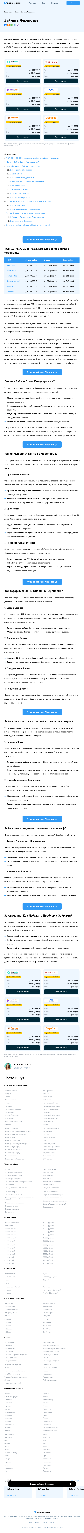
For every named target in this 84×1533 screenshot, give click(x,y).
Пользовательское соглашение (31, 1527)
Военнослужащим (11, 1309)
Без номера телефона (12, 1178)
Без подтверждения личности (15, 1188)
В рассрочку (9, 1118)
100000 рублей (10, 1238)
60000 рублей (48, 1229)
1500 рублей (48, 1260)
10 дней (46, 1280)
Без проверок (48, 1172)
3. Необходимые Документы (22, 177)
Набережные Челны (50, 1427)
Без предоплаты (10, 1361)
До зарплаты (48, 1090)
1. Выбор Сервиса (17, 185)
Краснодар (47, 1409)
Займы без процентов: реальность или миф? (26, 213)
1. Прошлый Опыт (18, 205)
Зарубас (10, 291)
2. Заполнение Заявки (19, 189)
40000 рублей (48, 1235)
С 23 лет (46, 1320)
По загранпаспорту (11, 1209)
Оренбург (7, 1443)
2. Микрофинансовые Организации (25, 209)
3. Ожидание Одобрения (21, 193)
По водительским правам (14, 1203)
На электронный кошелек (14, 1159)
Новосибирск (9, 1437)
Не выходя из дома (50, 1355)
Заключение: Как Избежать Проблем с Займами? (28, 225)
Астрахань (8, 1400)
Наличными (47, 1131)
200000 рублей (10, 1232)
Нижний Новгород (50, 1430)
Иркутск (46, 1393)
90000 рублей (9, 1241)
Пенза (6, 1446)
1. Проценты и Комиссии (21, 170)
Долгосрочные (10, 1274)
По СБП (46, 1134)
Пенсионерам (48, 1313)
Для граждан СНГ (11, 1313)
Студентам (47, 1316)
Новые (45, 1371)
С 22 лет (7, 1332)
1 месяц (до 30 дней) (12, 1287)
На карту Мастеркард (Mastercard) (17, 1131)
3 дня (45, 1274)
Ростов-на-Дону (10, 1453)
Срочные (7, 1124)
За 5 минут (47, 1100)
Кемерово (47, 1403)
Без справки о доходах (52, 1181)
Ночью (45, 1358)
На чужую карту (10, 1156)
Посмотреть (11, 1495)
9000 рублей (9, 1257)
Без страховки (48, 1185)
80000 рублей (48, 1222)
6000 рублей (48, 1245)
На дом (7, 1368)
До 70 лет (47, 1323)
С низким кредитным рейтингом (55, 1201)
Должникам (47, 1306)
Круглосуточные (49, 1153)
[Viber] (18, 25)
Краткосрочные (10, 1277)
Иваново (7, 1427)
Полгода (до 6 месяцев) (52, 1290)
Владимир (8, 1415)
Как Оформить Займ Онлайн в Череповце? (25, 181)
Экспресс (46, 1124)
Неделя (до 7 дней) (50, 1277)
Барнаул (7, 1406)
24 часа (7, 1103)
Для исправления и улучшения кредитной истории (19, 1199)
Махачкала (47, 1424)
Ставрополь (8, 1468)
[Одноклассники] (8, 25)
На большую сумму (11, 1222)
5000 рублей (48, 1248)
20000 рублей (9, 1248)
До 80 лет (47, 1329)
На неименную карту (12, 1153)
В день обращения (11, 1115)
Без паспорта (9, 1185)
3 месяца (7, 1293)
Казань (45, 1397)
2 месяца (7, 1290)
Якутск (45, 1468)
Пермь (6, 1449)
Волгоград (8, 1418)
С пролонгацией (49, 1137)
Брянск (7, 1409)
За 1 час (46, 1094)
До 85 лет (47, 1332)
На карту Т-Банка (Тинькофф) (15, 1143)
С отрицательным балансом (14, 1371)
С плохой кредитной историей (54, 1204)
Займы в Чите (13, 1489)
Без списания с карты (51, 1345)
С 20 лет (7, 1326)
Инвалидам (47, 1309)
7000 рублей (9, 1263)
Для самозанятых (49, 1303)
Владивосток (9, 1412)
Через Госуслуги (49, 1143)
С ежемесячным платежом (53, 1198)
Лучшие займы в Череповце (42, 239)
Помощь (54, 3)
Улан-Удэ (46, 1449)
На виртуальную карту (51, 1106)
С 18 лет (7, 1320)
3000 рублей (48, 1254)
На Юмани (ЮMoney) (51, 1128)
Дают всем (8, 1303)
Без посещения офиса (12, 1109)
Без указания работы (51, 1188)
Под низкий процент (50, 1192)
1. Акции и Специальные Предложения (27, 217)
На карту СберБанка (12, 1140)
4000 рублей (48, 1251)
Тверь (45, 1434)
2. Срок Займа (16, 173)
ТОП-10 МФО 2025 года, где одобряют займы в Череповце (33, 158)
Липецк (45, 1418)
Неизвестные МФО (50, 1368)
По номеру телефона (51, 1361)
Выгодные (8, 1345)
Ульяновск (47, 1453)
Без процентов (48, 1342)
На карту (46, 1112)
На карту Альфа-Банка (51, 1115)
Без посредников (10, 1358)
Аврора (10, 286)
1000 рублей (48, 1263)
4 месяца (46, 1287)
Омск (6, 1440)
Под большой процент (13, 1365)
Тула (44, 1443)
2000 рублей (48, 1257)
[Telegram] (15, 25)
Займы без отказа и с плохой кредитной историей (28, 201)
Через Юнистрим (49, 1150)
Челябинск (47, 1465)
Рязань (7, 1456)
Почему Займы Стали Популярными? (22, 162)
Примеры (32, 3)
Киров (45, 1406)
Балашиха (8, 1403)
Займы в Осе (43, 1489)
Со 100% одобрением (12, 1374)
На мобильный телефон (13, 1150)
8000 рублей (9, 1260)
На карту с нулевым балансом (54, 1348)
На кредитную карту (12, 1146)
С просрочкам (48, 1207)
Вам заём (11, 265)
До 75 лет (47, 1326)
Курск (45, 1415)
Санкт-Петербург (10, 1397)
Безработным (9, 1306)
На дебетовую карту (51, 1109)
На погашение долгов (51, 1351)
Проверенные (48, 1377)
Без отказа (8, 1351)
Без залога (8, 1169)
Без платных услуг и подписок (15, 1355)
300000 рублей (10, 1229)
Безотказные (9, 1342)
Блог (43, 3)
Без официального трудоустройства (18, 1181)
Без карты (8, 1106)
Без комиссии (9, 1348)
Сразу (45, 1140)
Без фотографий (10, 1192)
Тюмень (46, 1446)
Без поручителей (49, 1169)
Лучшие (7, 1380)
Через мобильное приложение (15, 1377)
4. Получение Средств (20, 197)
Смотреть (75, 1481)
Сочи (6, 1465)
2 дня (6, 1283)
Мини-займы (9, 1225)
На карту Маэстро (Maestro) (15, 1134)
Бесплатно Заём (14, 281)
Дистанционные (10, 1100)
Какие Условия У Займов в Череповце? (23, 166)
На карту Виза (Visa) (50, 1118)
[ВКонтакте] (5, 25)
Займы (45, 1522)
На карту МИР (9, 1137)
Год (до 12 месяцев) (50, 1293)
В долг (7, 1097)
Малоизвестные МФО (12, 1383)
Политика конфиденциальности (53, 1527)
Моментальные (48, 1156)
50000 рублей (48, 1232)
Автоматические (10, 1090)
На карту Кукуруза (11, 1128)
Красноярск (47, 1412)
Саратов (7, 1462)
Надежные (47, 1365)
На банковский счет (50, 1103)
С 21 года (8, 1329)
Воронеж (7, 1421)
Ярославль (47, 1471)
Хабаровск (47, 1459)
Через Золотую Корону (51, 1146)
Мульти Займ (12, 276)
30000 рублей (48, 1241)
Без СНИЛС (47, 1178)
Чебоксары (47, 1462)
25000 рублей (9, 1245)
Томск (45, 1440)
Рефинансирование (50, 1380)
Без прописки (48, 1175)
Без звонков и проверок (13, 1172)
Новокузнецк (9, 1434)
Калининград (48, 1400)
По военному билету (12, 1206)
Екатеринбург (9, 1424)
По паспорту (9, 1212)
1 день (7, 1280)
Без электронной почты (13, 1195)
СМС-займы (47, 1159)
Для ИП (7, 1316)
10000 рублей (9, 1254)
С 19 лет (7, 1323)
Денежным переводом (13, 1121)
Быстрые (7, 1094)
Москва (7, 1393)
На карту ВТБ (48, 1121)
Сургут (6, 1471)
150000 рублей (10, 1235)
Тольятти (46, 1437)
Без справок (9, 1112)
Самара (7, 1459)
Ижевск (7, 1430)
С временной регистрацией (53, 1195)
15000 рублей (9, 1251)
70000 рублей (48, 1225)
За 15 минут (47, 1097)
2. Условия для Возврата (21, 221)
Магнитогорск (48, 1421)
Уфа (44, 1456)
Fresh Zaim (11, 270)
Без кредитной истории (13, 1175)
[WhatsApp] (11, 25)
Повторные (47, 1374)
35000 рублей (48, 1238)
